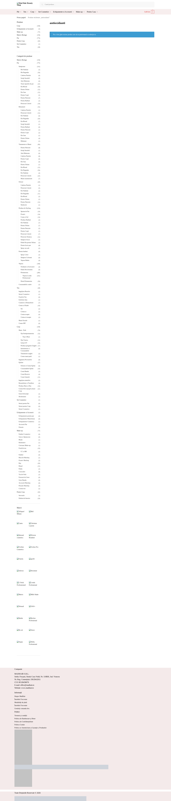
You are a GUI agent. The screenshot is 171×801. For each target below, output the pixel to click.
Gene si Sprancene (24, 437)
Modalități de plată (20, 702)
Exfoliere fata (23, 300)
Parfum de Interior (24, 498)
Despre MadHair (19, 696)
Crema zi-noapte (26, 317)
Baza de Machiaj (24, 457)
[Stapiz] (22, 646)
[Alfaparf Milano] (22, 516)
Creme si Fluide (24, 305)
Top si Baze (26, 337)
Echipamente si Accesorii (25, 29)
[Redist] (22, 622)
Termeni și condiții (20, 715)
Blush (20, 440)
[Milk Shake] (34, 599)
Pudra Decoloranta (26, 269)
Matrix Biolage (22, 35)
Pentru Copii (25, 95)
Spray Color (24, 255)
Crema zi (23, 311)
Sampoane (22, 66)
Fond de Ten (23, 297)
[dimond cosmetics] (22, 539)
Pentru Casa (21, 41)
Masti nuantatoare (26, 178)
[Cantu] (22, 527)
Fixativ (23, 214)
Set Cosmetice (21, 44)
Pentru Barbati (25, 101)
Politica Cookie (19, 725)
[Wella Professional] (34, 646)
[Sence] (34, 634)
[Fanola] (22, 563)
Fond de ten (22, 448)
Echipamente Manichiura (27, 419)
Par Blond (24, 86)
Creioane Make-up (25, 445)
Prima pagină (21, 17)
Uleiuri (21, 182)
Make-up (20, 32)
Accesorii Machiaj (24, 483)
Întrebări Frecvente (20, 699)
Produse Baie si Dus (25, 386)
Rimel (21, 466)
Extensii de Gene (24, 477)
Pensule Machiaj (24, 486)
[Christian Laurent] (34, 527)
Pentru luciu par (26, 245)
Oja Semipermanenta (27, 333)
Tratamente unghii (26, 353)
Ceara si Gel (24, 217)
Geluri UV (24, 343)
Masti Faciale (23, 320)
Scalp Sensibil (25, 78)
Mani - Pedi (22, 330)
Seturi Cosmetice (24, 294)
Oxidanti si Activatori (27, 267)
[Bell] (34, 516)
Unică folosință (23, 394)
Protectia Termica (26, 237)
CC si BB (24, 451)
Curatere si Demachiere (26, 303)
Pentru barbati (23, 251)
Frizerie (21, 427)
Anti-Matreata (25, 81)
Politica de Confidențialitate (23, 722)
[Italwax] (22, 575)
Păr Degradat (25, 72)
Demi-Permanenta (26, 281)
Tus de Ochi (22, 474)
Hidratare (24, 141)
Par (18, 38)
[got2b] (34, 563)
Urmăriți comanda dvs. (22, 708)
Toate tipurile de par (27, 84)
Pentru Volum (25, 89)
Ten (18, 47)
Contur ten (22, 488)
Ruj (20, 463)
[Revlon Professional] (34, 622)
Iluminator (22, 442)
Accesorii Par (23, 424)
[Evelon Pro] (34, 551)
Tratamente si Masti (25, 144)
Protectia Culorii (26, 103)
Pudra (20, 469)
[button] (149, 12)
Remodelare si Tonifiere (26, 383)
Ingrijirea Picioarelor (25, 360)
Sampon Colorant (26, 257)
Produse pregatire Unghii (29, 346)
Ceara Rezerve (25, 374)
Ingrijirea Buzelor (24, 291)
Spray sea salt (25, 248)
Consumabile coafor (25, 284)
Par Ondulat (24, 116)
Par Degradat (25, 118)
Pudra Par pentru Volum (28, 242)
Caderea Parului (26, 75)
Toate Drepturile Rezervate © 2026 (27, 793)
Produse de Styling (25, 208)
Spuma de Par (25, 211)
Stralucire (24, 205)
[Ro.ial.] (22, 634)
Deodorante (22, 396)
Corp (18, 26)
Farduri (21, 455)
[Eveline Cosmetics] (22, 551)
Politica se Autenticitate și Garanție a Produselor (30, 728)
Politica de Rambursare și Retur (24, 718)
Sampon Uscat (25, 240)
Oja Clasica (24, 340)
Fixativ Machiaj (24, 460)
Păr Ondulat (24, 69)
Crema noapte (25, 314)
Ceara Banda (25, 371)
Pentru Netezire (25, 98)
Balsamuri (22, 107)
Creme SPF (22, 323)
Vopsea (21, 263)
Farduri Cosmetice (24, 434)
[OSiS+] (34, 610)
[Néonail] (22, 610)
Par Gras (23, 92)
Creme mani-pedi (26, 356)
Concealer (22, 472)
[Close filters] (40, 22)
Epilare (21, 362)
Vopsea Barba (25, 260)
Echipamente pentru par (26, 416)
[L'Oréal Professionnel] (22, 587)
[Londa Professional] (34, 587)
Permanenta (24, 272)
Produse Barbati (26, 220)
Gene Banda (22, 480)
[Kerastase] (34, 575)
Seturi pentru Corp (24, 406)
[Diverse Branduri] (34, 539)
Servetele (22, 495)
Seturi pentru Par (24, 403)
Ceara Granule (25, 377)
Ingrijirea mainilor (24, 380)
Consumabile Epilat (27, 368)
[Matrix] (22, 599)
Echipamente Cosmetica (26, 421)
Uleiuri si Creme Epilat (28, 366)
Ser (22, 309)
